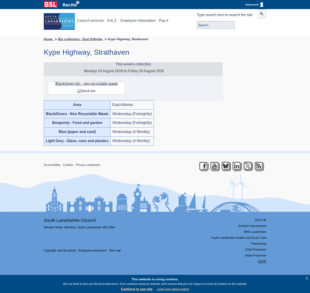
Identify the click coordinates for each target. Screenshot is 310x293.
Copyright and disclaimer (60, 250)
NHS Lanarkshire (255, 232)
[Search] (261, 13)
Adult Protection (255, 255)
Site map (115, 250)
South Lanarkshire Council (70, 220)
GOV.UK (260, 220)
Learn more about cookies (173, 289)
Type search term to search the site (225, 15)
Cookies (68, 165)
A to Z (111, 20)
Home (49, 39)
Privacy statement (88, 165)
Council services (90, 20)
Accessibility (52, 165)
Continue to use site (137, 289)
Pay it (163, 20)
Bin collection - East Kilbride (80, 39)
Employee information (138, 20)
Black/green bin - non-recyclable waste (86, 84)
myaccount (252, 4)
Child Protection (255, 249)
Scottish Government (252, 226)
